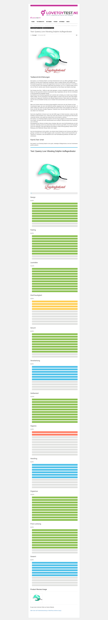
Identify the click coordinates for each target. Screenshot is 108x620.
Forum (55, 21)
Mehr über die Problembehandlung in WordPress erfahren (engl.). (46, 610)
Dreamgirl (34, 35)
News (68, 21)
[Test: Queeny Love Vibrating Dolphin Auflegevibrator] (56, 172)
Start (31, 25)
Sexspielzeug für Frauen (39, 25)
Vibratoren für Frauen (49, 25)
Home (33, 21)
